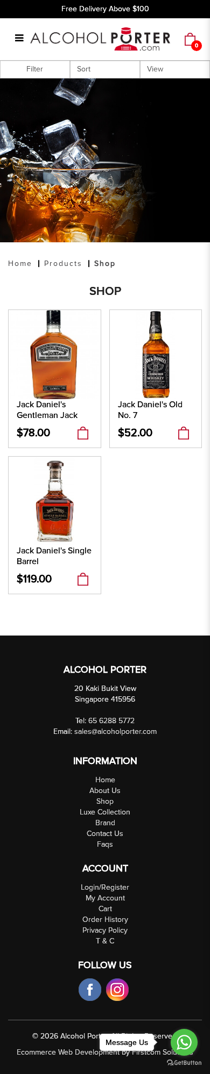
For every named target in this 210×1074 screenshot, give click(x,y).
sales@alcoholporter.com (115, 731)
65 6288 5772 (111, 720)
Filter (34, 69)
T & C (105, 941)
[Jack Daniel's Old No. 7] (156, 353)
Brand (105, 822)
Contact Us (105, 833)
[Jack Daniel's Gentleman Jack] (55, 353)
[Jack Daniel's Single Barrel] (55, 500)
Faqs (105, 844)
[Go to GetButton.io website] (184, 1062)
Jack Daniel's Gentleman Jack (47, 410)
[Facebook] (91, 989)
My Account (105, 898)
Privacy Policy (105, 930)
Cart (105, 908)
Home (20, 263)
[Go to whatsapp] (184, 1042)
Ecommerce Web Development (68, 1052)
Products (63, 263)
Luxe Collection (105, 812)
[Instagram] (117, 989)
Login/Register (105, 887)
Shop (105, 263)
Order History (105, 919)
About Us (105, 790)
